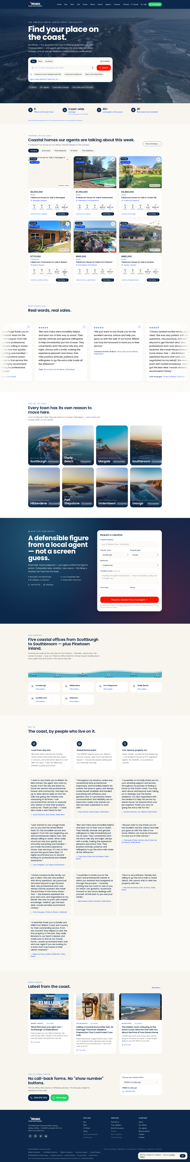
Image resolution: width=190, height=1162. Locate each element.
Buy (66, 4)
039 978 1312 (35, 585)
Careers (117, 4)
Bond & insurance (117, 1128)
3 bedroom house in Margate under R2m (48, 74)
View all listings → (152, 144)
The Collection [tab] (87, 151)
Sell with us (115, 1122)
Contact (126, 4)
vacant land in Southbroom (73, 74)
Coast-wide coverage (61, 87)
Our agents (143, 1128)
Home (59, 4)
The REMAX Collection (50, 1152)
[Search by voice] (92, 67)
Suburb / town (105, 550)
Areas (85, 4)
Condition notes (110, 571)
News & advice (144, 1131)
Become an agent (81, 1152)
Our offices (143, 1125)
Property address (106, 540)
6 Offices (33, 87)
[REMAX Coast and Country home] (35, 4)
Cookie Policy (93, 1155)
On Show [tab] (49, 61)
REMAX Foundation (66, 1152)
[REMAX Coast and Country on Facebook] (30, 1136)
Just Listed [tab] (46, 151)
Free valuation (116, 1125)
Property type (135, 550)
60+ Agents (44, 87)
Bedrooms (104, 560)
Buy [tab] (33, 61)
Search (105, 68)
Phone (132, 587)
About (100, 4)
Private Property (95, 1152)
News (92, 4)
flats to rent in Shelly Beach (94, 74)
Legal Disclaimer (69, 1155)
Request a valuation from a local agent (128, 600)
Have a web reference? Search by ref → (45, 79)
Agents (108, 4)
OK (183, 1156)
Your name (104, 587)
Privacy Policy (123, 605)
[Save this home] (67, 159)
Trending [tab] (33, 151)
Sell (78, 4)
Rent (72, 4)
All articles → (157, 988)
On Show (86, 1128)
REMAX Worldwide (34, 1152)
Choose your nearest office (132, 1077)
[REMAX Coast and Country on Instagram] (35, 1136)
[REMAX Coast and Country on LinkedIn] (46, 1136)
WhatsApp (61, 1097)
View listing (61, 214)
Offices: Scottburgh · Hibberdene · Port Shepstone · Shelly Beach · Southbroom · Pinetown (133, 1149)
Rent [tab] (40, 61)
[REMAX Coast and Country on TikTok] (41, 1136)
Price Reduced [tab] (60, 151)
